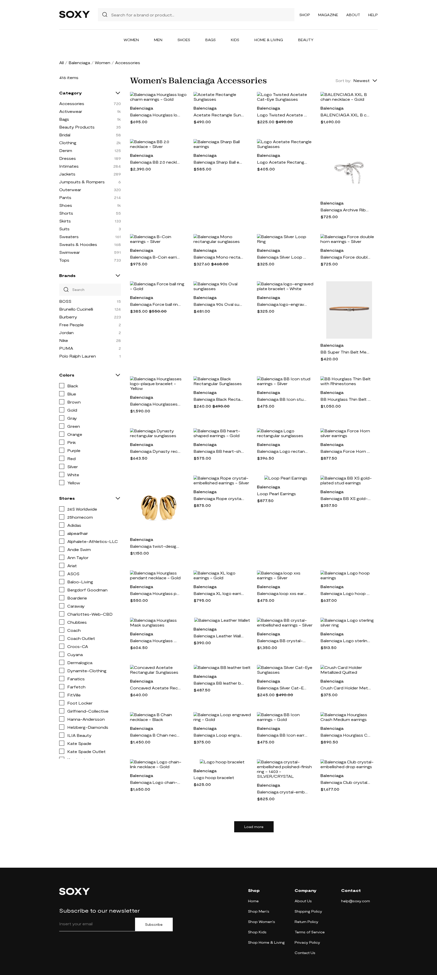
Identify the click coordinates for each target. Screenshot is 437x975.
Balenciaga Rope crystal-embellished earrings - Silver (218, 498)
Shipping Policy (308, 911)
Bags (210, 40)
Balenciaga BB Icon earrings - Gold (282, 735)
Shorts (66, 213)
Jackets (67, 173)
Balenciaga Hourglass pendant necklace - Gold (155, 593)
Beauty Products (77, 126)
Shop (304, 15)
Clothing (67, 142)
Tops (64, 260)
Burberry (68, 316)
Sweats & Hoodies (78, 244)
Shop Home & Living (266, 942)
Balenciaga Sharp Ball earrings (218, 162)
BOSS (65, 301)
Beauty (306, 40)
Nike (63, 340)
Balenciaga (79, 62)
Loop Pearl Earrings (276, 493)
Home (253, 901)
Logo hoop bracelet (213, 777)
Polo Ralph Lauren (77, 356)
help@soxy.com (355, 901)
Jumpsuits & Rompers (82, 181)
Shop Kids (257, 932)
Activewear (70, 111)
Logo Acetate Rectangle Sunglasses (282, 162)
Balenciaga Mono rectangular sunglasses (218, 257)
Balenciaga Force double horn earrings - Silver (345, 257)
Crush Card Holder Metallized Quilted (345, 687)
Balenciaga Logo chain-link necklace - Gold (155, 782)
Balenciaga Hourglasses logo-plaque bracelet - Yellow (155, 404)
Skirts (65, 220)
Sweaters (69, 236)
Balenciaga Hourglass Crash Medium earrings (345, 735)
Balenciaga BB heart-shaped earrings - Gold (218, 451)
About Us (303, 901)
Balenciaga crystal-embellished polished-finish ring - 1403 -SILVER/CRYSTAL (282, 791)
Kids (235, 40)
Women (131, 40)
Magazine (328, 15)
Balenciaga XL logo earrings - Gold (218, 593)
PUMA (66, 348)
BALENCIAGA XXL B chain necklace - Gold (345, 114)
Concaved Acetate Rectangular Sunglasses (155, 687)
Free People (71, 324)
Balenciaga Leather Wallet (218, 635)
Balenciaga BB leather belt (218, 683)
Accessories (71, 103)
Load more (254, 827)
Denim (65, 150)
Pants (65, 197)
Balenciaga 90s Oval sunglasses (218, 304)
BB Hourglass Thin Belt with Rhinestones (345, 399)
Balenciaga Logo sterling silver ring (345, 640)
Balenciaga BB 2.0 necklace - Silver (155, 162)
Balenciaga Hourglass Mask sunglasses (155, 640)
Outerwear (70, 189)
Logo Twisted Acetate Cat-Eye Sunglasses (282, 114)
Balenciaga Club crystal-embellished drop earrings (345, 782)
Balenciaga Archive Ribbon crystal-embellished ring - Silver (345, 209)
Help (373, 15)
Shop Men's (258, 911)
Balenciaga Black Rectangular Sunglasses (218, 399)
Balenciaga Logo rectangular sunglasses (282, 451)
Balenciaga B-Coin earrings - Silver (155, 257)
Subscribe (154, 924)
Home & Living (268, 40)
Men (158, 40)
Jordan (66, 332)
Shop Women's (261, 921)
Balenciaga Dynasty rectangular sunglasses (155, 451)
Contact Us (305, 953)
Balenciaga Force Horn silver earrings (345, 451)
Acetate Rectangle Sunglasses (218, 114)
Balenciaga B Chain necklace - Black (155, 735)
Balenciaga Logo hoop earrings (345, 593)
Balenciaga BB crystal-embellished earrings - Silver (282, 640)
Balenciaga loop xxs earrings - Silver (282, 593)
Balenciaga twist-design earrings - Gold (155, 546)
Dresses (67, 158)
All (61, 62)
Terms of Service (310, 932)
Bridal (64, 134)
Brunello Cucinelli (76, 309)
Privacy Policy (307, 942)
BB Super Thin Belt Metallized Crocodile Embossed (345, 351)
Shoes (184, 40)
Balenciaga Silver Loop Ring (282, 257)
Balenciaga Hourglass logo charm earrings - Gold (155, 114)
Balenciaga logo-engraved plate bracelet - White (282, 304)
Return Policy (306, 921)
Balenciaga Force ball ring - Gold (155, 304)
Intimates (69, 166)
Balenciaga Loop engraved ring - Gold (218, 735)
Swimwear (69, 252)
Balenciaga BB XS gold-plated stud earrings (345, 498)
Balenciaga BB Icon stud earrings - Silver (282, 399)
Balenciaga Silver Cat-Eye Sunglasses (282, 687)
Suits (64, 228)
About (353, 15)
